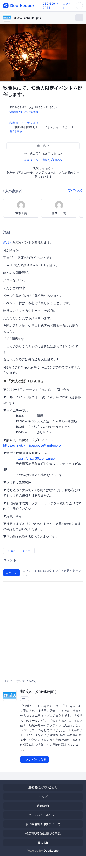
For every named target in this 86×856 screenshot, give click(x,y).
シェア (11, 550)
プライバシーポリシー (43, 815)
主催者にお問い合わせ (43, 787)
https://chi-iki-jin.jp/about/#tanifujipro (32, 445)
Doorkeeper (52, 850)
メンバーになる (35, 759)
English (43, 842)
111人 (24, 698)
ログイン (11, 572)
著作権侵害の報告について (43, 824)
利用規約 (43, 805)
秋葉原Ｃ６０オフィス (24, 123)
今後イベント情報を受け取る (43, 160)
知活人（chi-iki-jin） (28, 18)
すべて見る (75, 190)
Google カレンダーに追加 (23, 111)
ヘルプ (43, 796)
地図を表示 (15, 131)
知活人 (8, 242)
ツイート (27, 550)
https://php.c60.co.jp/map (35, 458)
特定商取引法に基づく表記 (43, 833)
